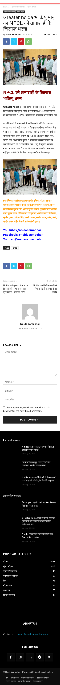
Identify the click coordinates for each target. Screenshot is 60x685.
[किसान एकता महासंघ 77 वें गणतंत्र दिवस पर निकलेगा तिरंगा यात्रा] (11, 506)
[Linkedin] (30, 657)
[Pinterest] (21, 41)
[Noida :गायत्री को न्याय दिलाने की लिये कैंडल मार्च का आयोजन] (11, 538)
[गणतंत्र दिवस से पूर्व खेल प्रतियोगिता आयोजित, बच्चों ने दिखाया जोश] (11, 466)
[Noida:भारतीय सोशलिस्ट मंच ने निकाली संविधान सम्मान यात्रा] (11, 450)
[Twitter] (14, 41)
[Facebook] (6, 41)
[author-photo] (30, 319)
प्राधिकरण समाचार (18, 6)
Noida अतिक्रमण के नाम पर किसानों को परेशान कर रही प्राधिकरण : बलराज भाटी (15, 289)
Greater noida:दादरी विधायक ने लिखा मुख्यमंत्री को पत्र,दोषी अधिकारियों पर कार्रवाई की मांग (38, 521)
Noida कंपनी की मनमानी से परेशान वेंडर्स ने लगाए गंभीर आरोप (45, 289)
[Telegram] (40, 657)
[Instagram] (20, 657)
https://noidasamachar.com (30, 328)
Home (6, 6)
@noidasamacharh (27, 239)
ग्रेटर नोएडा (32, 6)
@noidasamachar (28, 230)
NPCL (14, 248)
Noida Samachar (13, 34)
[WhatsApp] (28, 41)
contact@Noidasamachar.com (32, 634)
